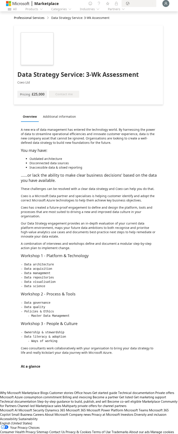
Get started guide (104, 392)
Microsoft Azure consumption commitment (31, 397)
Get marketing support (150, 397)
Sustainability (28, 419)
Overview (30, 116)
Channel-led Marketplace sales (39, 406)
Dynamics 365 (55, 410)
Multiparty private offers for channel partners (94, 406)
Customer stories (61, 392)
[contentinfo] (48, 18)
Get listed (126, 397)
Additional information (59, 116)
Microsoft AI (9, 410)
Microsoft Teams (136, 410)
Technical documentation (136, 392)
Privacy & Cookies (78, 432)
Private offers (164, 392)
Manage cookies (162, 432)
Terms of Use (101, 432)
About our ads (139, 432)
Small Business (22, 414)
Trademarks (120, 432)
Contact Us (57, 432)
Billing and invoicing (77, 397)
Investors (127, 414)
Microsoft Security (31, 410)
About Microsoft (56, 414)
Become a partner (105, 397)
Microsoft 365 (76, 410)
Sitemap (42, 432)
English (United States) (16, 423)
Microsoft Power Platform (105, 410)
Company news (80, 414)
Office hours (82, 392)
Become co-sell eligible (124, 401)
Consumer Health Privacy (18, 432)
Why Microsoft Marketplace (20, 392)
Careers (38, 414)
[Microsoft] (18, 3)
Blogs (44, 392)
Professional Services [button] (29, 18)
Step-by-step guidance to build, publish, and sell (72, 401)
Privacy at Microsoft (106, 414)
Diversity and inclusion (150, 414)
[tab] (31, 116)
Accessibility (9, 419)
